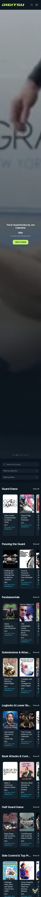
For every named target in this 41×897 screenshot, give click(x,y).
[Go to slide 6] (22, 455)
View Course (20, 242)
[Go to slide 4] (18, 455)
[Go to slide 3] (16, 455)
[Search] (31, 4)
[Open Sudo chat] (35, 891)
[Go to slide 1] (13, 455)
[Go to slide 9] (27, 455)
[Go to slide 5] (20, 455)
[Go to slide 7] (24, 455)
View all (36, 489)
